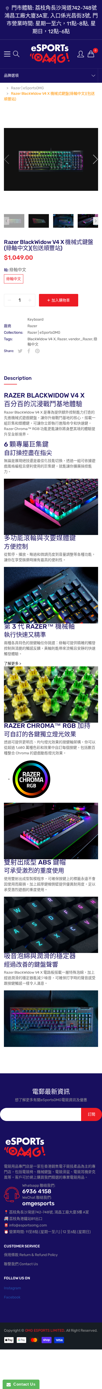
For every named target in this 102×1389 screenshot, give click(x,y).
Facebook (12, 1297)
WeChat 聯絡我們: (37, 1197)
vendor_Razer (80, 339)
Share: (9, 351)
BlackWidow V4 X (41, 339)
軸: (15, 269)
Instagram (12, 1288)
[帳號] (80, 54)
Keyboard (35, 319)
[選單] (7, 54)
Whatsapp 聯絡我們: (38, 1185)
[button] (16, 54)
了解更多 (12, 663)
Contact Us (23, 1384)
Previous (6, 221)
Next (95, 221)
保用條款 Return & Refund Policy (31, 1255)
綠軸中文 (13, 279)
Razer (32, 326)
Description (18, 378)
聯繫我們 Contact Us (21, 1264)
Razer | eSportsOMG (43, 332)
